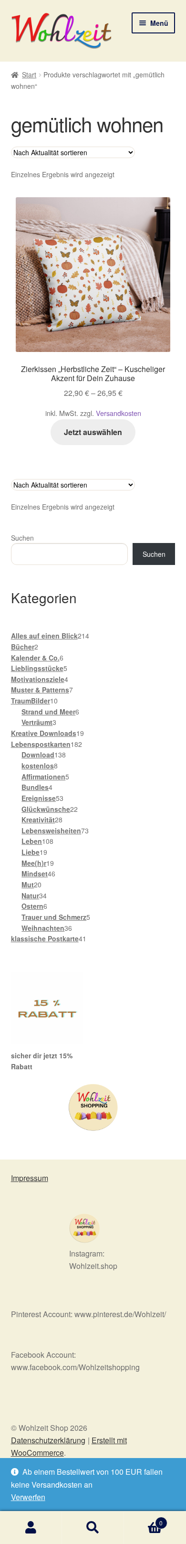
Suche (93, 1528)
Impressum (29, 1177)
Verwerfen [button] (28, 1496)
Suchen (22, 538)
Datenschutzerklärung (48, 1440)
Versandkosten (118, 413)
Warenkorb (143, 1519)
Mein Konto (31, 1528)
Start (29, 74)
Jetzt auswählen (93, 431)
